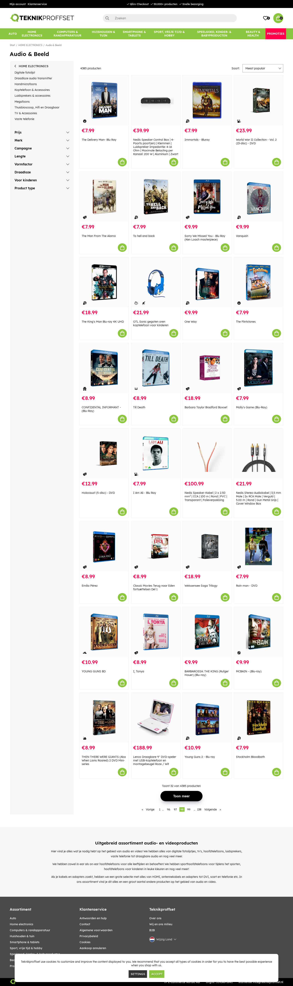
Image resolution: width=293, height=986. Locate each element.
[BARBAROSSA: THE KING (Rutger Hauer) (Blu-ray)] (207, 632)
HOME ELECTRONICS (30, 45)
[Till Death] (155, 368)
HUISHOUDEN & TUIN (22, 936)
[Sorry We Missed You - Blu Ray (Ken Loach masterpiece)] (207, 197)
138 (199, 809)
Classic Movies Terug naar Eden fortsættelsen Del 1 (154, 587)
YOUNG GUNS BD (94, 671)
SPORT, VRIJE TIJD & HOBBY (26, 948)
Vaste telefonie (24, 119)
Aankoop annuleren (93, 948)
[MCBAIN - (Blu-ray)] (258, 632)
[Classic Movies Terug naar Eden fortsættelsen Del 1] (155, 546)
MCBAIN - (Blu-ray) (249, 671)
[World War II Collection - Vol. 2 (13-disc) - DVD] (258, 100)
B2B (152, 930)
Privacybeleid (89, 936)
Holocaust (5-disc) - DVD (98, 493)
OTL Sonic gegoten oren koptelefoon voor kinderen (150, 323)
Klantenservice (37, 4)
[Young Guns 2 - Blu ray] (207, 718)
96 (168, 809)
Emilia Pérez (90, 585)
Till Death (139, 407)
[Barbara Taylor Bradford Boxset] (207, 368)
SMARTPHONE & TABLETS (24, 942)
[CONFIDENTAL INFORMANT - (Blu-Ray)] (104, 368)
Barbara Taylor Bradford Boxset (206, 407)
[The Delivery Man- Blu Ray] (104, 100)
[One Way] (207, 282)
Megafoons (22, 101)
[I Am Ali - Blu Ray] (155, 454)
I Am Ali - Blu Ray (144, 493)
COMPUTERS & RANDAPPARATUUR (30, 930)
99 (188, 809)
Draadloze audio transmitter (33, 78)
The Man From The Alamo (99, 236)
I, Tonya (138, 671)
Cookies (85, 942)
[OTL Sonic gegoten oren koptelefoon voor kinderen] (155, 282)
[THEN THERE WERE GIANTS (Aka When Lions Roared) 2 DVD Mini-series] (104, 718)
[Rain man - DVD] (258, 546)
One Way (191, 321)
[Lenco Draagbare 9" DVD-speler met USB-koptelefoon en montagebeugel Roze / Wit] (155, 718)
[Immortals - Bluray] (207, 100)
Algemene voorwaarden (96, 930)
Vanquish (242, 236)
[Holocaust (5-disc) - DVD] (104, 454)
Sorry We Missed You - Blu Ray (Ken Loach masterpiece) (205, 237)
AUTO (13, 918)
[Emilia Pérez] (104, 546)
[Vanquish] (258, 197)
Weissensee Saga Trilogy (201, 585)
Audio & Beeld (53, 45)
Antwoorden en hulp (93, 918)
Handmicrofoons (26, 84)
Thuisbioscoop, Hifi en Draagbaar (37, 107)
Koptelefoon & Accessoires (32, 90)
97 (175, 809)
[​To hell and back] (155, 197)
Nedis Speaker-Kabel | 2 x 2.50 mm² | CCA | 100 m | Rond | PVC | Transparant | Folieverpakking (206, 496)
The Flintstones (246, 321)
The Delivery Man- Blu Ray (99, 139)
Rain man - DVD (246, 585)
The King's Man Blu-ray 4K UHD (103, 321)
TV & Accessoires (26, 113)
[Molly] (258, 368)
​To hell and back (144, 236)
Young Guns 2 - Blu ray (200, 757)
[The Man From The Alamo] (104, 197)
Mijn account (18, 4)
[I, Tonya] (155, 632)
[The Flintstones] (258, 282)
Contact (85, 924)
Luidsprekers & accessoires (32, 95)
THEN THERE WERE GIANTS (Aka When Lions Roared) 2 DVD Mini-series (104, 760)
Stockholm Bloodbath (250, 757)
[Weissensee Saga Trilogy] (207, 546)
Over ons (155, 918)
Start (12, 45)
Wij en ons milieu (160, 924)
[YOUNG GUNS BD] (104, 632)
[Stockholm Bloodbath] (258, 718)
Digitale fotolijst (25, 72)
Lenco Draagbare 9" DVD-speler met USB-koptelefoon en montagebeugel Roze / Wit (154, 760)
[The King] (104, 282)
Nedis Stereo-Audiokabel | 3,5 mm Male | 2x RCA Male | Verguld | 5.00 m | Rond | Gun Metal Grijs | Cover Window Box (258, 498)
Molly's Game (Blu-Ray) (251, 407)
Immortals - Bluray (197, 139)
